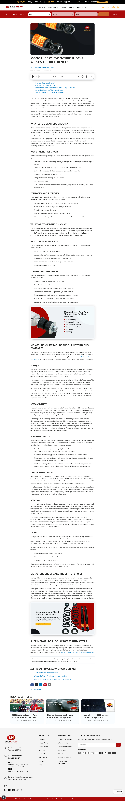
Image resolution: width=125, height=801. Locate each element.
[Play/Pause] (33, 76)
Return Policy (62, 750)
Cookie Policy (43, 747)
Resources (52, 8)
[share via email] (49, 685)
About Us (42, 739)
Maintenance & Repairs (47, 68)
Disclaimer (61, 754)
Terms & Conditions (65, 747)
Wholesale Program (65, 758)
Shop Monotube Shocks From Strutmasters (50, 92)
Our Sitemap (43, 758)
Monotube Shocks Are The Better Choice (49, 90)
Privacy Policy (43, 743)
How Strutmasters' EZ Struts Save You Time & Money (52, 679)
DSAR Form (42, 750)
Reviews (41, 761)
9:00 (90, 76)
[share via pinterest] (45, 685)
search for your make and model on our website (77, 652)
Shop (41, 8)
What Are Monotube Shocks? (45, 83)
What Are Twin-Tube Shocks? (45, 85)
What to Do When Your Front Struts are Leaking (50, 676)
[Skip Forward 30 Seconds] (86, 76)
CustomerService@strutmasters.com (20, 777)
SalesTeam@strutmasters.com (18, 779)
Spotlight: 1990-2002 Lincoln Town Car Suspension (96, 716)
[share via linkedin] (40, 685)
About (71, 8)
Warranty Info (63, 743)
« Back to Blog (36, 689)
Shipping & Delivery (65, 739)
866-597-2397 (102, 2)
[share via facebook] (32, 685)
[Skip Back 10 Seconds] (82, 76)
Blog (63, 8)
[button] (113, 7)
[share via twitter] (36, 685)
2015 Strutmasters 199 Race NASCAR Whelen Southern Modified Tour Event (24, 717)
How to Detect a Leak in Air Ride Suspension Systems (60, 716)
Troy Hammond (35, 68)
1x (78, 76)
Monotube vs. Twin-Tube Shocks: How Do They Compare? (55, 88)
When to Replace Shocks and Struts (46, 673)
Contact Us (81, 8)
